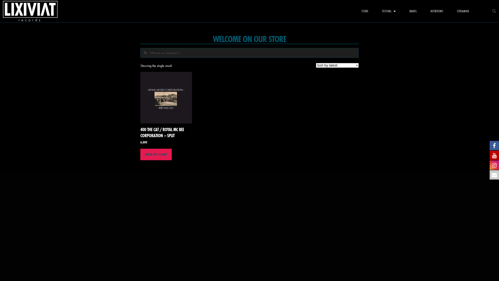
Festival (387, 11)
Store (365, 11)
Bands (413, 11)
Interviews (436, 11)
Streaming (463, 11)
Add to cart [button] (156, 154)
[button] (494, 11)
